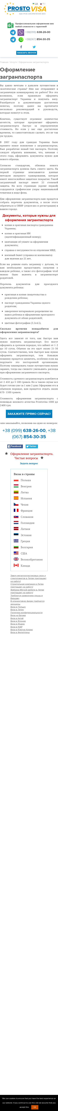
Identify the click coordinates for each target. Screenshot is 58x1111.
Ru (44, 3)
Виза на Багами (18, 615)
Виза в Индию (18, 624)
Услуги (13, 62)
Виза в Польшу (18, 607)
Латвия (25, 529)
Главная (4, 62)
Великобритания (32, 559)
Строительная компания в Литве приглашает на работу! (27, 585)
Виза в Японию (18, 621)
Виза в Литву (17, 609)
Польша (26, 480)
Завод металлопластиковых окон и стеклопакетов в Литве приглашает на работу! (28, 578)
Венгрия (26, 486)
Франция (26, 510)
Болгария (27, 547)
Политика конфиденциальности (27, 612)
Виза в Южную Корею (22, 629)
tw (35, 47)
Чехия (24, 504)
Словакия (27, 517)
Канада (25, 565)
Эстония (26, 535)
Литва (25, 492)
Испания (26, 498)
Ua (36, 3)
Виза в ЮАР (16, 627)
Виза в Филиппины (20, 632)
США (24, 553)
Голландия (27, 523)
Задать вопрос (29, 463)
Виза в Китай (17, 618)
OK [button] (35, 1107)
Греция (25, 541)
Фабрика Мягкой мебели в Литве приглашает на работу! (27, 591)
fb (22, 47)
